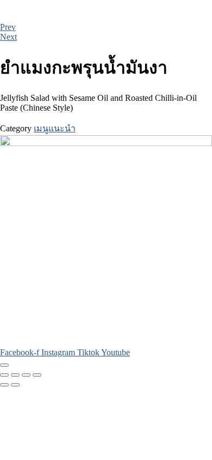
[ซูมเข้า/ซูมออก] (4, 375)
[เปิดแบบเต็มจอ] (15, 375)
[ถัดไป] (15, 384)
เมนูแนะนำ (55, 128)
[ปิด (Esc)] (37, 375)
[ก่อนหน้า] (4, 384)
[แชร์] (26, 375)
